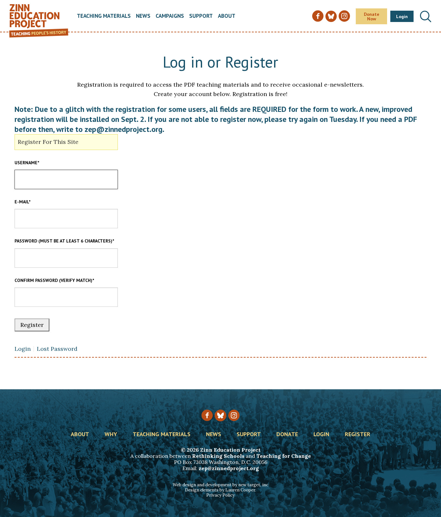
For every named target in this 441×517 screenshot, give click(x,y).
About (226, 16)
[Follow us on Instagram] (234, 415)
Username (27, 163)
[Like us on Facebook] (207, 415)
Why (111, 434)
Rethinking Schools (218, 456)
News (143, 16)
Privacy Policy (220, 495)
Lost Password (57, 349)
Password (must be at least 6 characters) (64, 241)
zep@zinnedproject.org (229, 468)
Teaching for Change (283, 456)
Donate (287, 434)
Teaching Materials (104, 16)
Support (201, 16)
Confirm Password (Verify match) (54, 280)
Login (402, 16)
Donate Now (371, 16)
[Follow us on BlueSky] (220, 415)
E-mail (22, 202)
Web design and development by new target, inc (220, 485)
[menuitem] (104, 16)
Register (357, 434)
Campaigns (170, 16)
